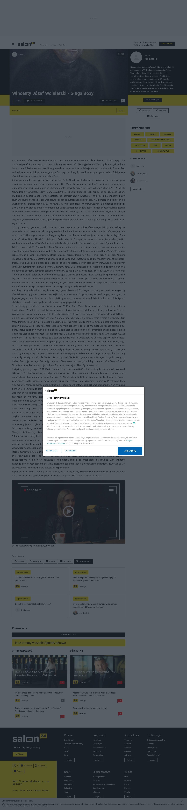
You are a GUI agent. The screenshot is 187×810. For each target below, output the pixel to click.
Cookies (61, 443)
